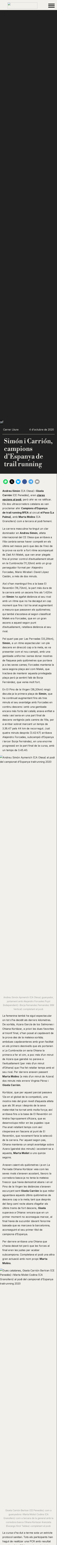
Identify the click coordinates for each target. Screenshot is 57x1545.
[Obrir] (51, 5)
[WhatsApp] (5, 481)
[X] (12, 481)
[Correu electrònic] (37, 481)
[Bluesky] (18, 481)
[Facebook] (24, 481)
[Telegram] (30, 481)
